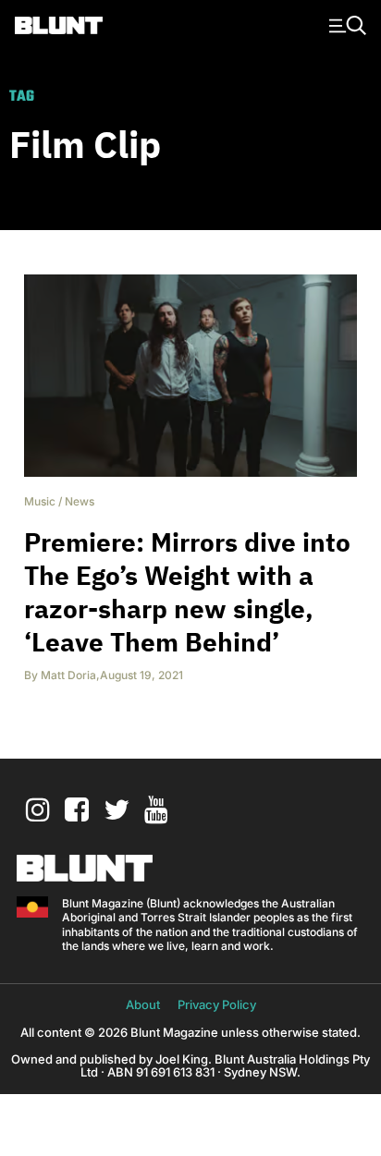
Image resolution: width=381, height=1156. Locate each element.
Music (39, 501)
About (143, 1004)
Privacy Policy (217, 1004)
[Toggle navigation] (345, 24)
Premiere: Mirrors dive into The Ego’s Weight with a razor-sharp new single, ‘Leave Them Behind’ (187, 592)
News (79, 501)
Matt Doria (68, 675)
